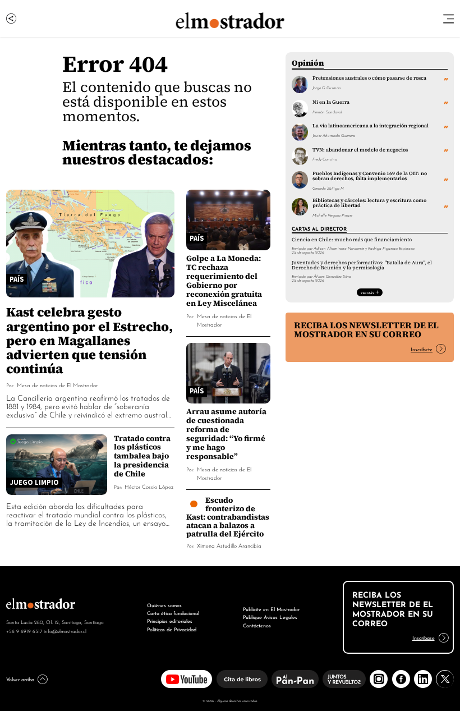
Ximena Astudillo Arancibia (229, 545)
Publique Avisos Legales (270, 616)
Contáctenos (257, 625)
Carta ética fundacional (173, 612)
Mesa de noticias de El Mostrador (57, 384)
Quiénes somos (164, 604)
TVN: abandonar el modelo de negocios (360, 149)
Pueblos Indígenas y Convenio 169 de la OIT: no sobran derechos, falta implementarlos (369, 176)
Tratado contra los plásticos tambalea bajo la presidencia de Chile (142, 456)
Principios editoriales (169, 620)
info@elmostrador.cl (65, 630)
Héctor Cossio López (149, 486)
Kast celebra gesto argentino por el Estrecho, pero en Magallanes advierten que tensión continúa (89, 340)
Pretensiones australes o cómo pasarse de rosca (369, 78)
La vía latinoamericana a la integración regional (370, 125)
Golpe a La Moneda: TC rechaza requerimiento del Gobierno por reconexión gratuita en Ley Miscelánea (224, 280)
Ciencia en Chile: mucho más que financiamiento (352, 239)
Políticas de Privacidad (171, 628)
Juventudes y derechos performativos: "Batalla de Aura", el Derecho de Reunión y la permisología (362, 265)
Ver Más (367, 292)
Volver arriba (20, 678)
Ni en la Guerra (330, 102)
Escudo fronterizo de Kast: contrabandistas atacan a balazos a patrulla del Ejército (227, 517)
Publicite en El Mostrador (271, 608)
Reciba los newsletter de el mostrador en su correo (366, 329)
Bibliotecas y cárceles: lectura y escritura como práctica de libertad (369, 203)
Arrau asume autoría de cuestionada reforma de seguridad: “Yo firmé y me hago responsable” (226, 433)
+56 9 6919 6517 (24, 630)
